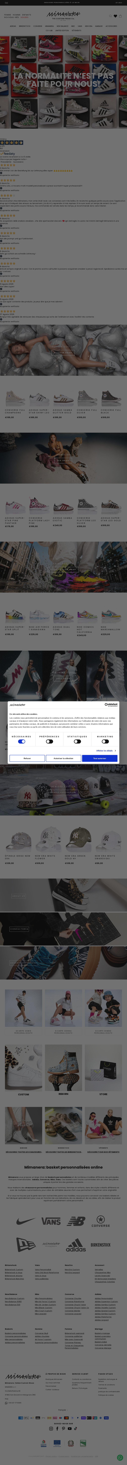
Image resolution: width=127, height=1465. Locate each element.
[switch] (49, 741)
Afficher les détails (104, 751)
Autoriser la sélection (63, 758)
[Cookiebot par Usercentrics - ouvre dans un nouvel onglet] (106, 705)
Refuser (27, 758)
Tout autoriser (99, 758)
